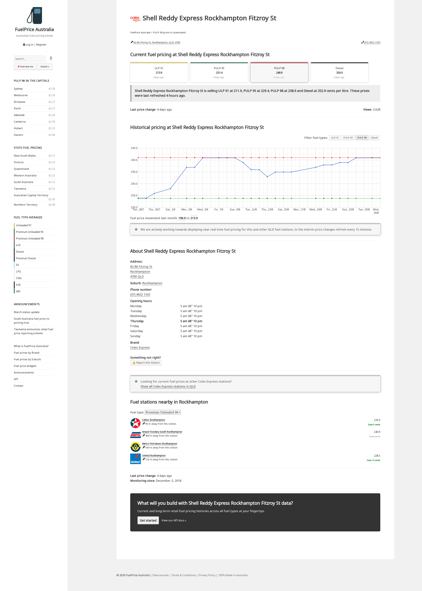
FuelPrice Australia (34, 29)
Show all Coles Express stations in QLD (168, 386)
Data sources (160, 575)
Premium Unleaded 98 (30, 238)
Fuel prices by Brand (26, 353)
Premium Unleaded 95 (30, 232)
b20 (18, 285)
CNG (19, 278)
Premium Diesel (26, 258)
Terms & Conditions (183, 575)
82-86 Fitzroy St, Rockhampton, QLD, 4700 (157, 42)
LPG (18, 271)
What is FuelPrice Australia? (31, 346)
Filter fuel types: (316, 138)
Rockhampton (152, 283)
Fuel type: (137, 412)
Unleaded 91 (23, 225)
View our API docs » (174, 520)
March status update (27, 312)
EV (17, 265)
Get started (148, 520)
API (16, 379)
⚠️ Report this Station (146, 362)
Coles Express (140, 347)
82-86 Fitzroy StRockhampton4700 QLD (141, 272)
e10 (18, 245)
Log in (29, 44)
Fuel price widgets (25, 366)
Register (41, 44)
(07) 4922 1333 (372, 42)
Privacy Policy (207, 575)
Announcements (27, 304)
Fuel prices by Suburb (27, 359)
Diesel (20, 251)
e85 (18, 291)
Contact (18, 386)
